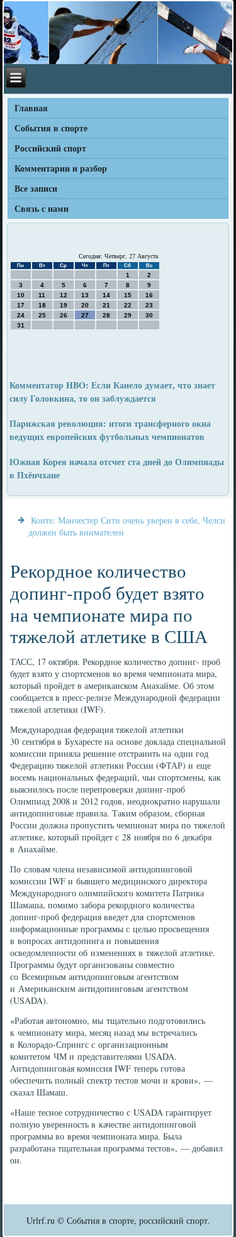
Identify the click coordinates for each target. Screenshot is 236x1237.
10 (21, 295)
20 (85, 305)
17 (21, 305)
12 (63, 295)
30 (149, 315)
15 (128, 295)
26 (63, 315)
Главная (31, 107)
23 (149, 305)
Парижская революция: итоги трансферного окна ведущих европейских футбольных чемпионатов (110, 430)
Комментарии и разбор (60, 168)
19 (63, 305)
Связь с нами (41, 208)
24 (21, 315)
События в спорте (50, 128)
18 (42, 305)
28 (106, 315)
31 (21, 325)
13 (85, 295)
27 (85, 315)
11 (41, 295)
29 (128, 315)
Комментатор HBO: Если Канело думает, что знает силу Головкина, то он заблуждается (112, 391)
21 (106, 305)
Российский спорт (50, 148)
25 (42, 315)
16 (149, 295)
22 (128, 305)
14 (106, 295)
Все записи (35, 188)
